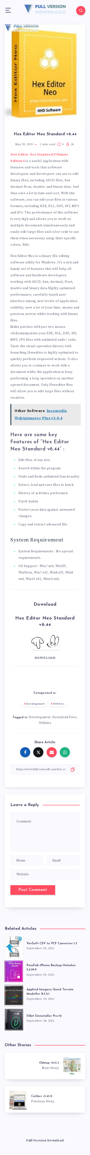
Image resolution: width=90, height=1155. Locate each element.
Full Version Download (45, 1140)
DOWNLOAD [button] (45, 658)
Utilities (58, 704)
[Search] (80, 10)
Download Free (64, 717)
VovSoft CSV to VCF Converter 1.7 (52, 943)
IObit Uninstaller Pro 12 (44, 1015)
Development (35, 704)
